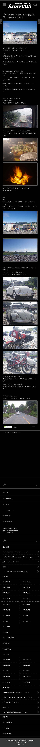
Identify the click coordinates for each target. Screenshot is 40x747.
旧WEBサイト (8, 521)
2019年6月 (7, 598)
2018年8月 (7, 610)
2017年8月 (7, 627)
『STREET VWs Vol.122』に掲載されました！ (15, 571)
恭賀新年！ (6, 566)
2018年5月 (27, 610)
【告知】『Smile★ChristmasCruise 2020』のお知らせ (17, 557)
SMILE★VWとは (9, 498)
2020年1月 (27, 587)
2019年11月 (27, 593)
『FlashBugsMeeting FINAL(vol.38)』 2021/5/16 (16, 552)
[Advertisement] (20, 457)
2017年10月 (27, 621)
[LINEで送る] (8, 427)
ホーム (6, 493)
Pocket (33, 427)
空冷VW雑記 (7, 515)
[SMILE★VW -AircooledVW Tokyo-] (20, 5)
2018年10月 (7, 604)
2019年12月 (7, 593)
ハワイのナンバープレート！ (11, 562)
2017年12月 (27, 615)
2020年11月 (27, 581)
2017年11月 (7, 621)
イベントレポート (16, 38)
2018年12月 (27, 598)
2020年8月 (7, 587)
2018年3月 (7, 615)
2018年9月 (27, 604)
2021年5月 (7, 581)
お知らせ (6, 504)
